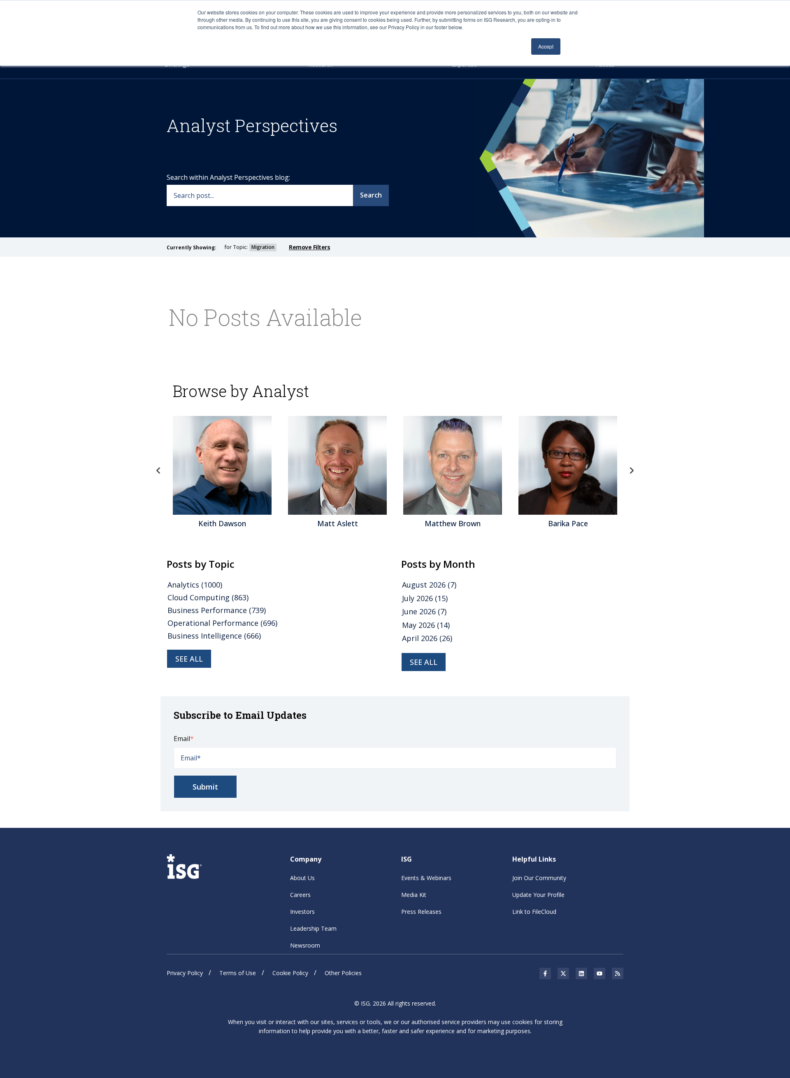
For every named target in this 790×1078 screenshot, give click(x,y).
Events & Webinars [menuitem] (426, 878)
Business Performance (216, 610)
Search (371, 195)
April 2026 (427, 638)
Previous (158, 471)
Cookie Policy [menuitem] (290, 973)
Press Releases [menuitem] (421, 911)
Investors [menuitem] (302, 911)
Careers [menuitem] (300, 895)
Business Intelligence (214, 636)
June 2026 (424, 611)
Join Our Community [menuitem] (539, 878)
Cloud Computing (208, 597)
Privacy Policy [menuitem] (185, 973)
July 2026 (425, 598)
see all (189, 659)
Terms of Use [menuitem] (237, 973)
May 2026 (426, 625)
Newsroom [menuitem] (305, 945)
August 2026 (429, 585)
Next (631, 471)
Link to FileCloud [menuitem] (534, 911)
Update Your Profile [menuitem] (538, 895)
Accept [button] (545, 46)
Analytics (194, 585)
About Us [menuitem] (302, 878)
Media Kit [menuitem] (413, 895)
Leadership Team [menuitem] (313, 928)
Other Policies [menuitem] (343, 973)
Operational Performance (222, 623)
